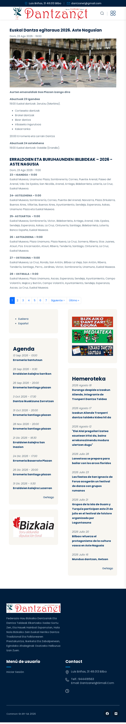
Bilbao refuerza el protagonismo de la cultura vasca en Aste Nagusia (91, 540)
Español (23, 323)
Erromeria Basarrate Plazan (32, 461)
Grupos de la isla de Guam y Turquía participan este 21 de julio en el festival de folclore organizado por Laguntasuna (92, 513)
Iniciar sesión (15, 672)
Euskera (23, 319)
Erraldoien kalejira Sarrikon (32, 374)
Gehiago (48, 497)
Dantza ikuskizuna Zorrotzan (33, 401)
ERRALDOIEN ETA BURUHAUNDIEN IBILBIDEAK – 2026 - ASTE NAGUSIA (61, 162)
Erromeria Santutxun (27, 360)
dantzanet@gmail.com (86, 3)
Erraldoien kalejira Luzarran (32, 488)
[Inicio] (50, 13)
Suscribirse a (11, 308)
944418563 (86, 679)
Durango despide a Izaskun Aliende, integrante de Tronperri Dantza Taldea (91, 394)
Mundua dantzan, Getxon (90, 559)
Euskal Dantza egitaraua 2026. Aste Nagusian (56, 30)
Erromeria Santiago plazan (32, 387)
